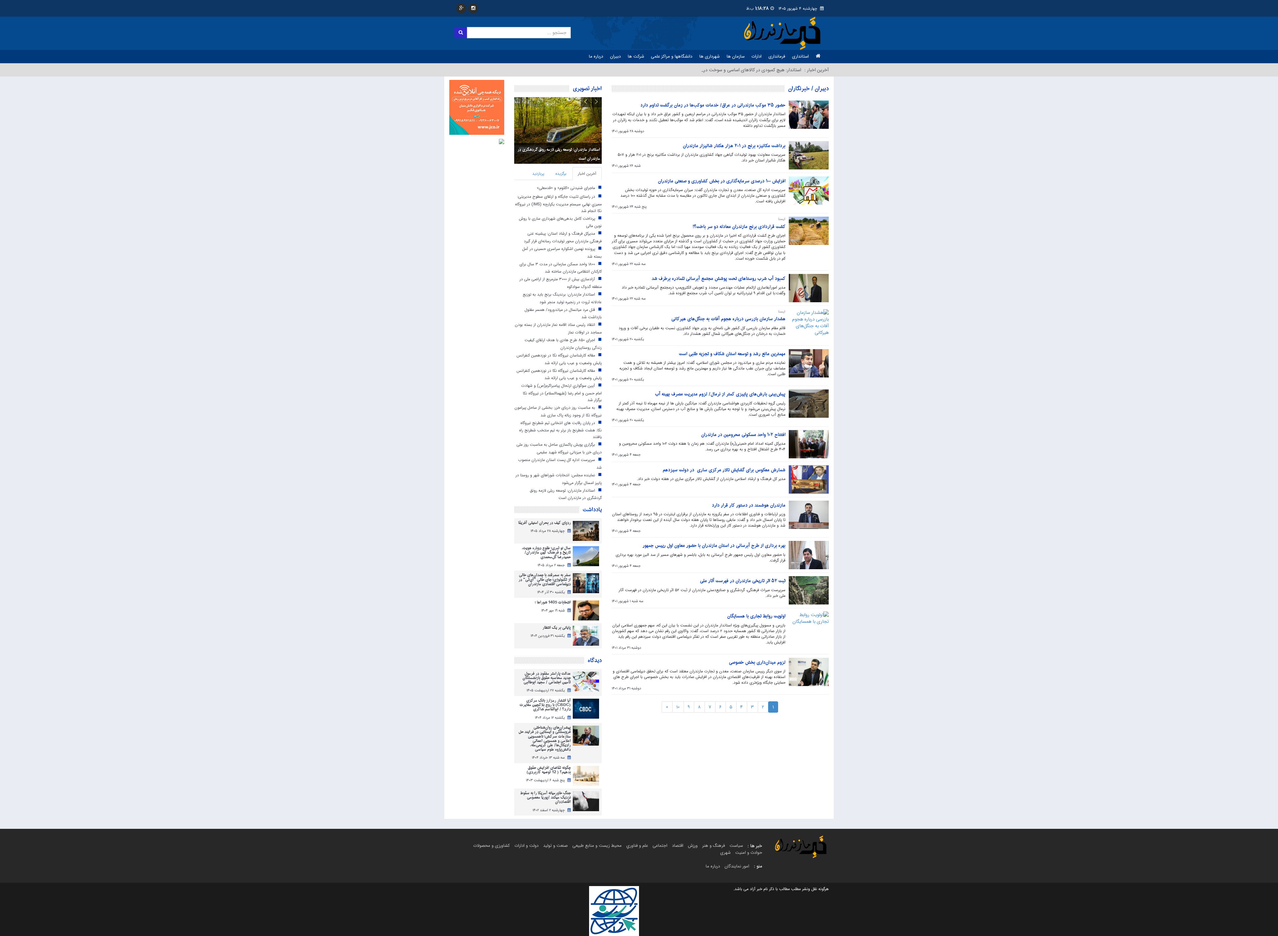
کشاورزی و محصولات (491, 845)
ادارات (756, 56)
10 (678, 707)
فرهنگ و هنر (713, 845)
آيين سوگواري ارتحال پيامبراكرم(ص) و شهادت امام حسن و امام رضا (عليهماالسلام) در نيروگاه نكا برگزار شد (561, 392)
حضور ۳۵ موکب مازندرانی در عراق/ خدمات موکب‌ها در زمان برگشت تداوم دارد (712, 105)
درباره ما (596, 56)
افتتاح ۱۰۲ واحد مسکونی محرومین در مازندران (743, 434)
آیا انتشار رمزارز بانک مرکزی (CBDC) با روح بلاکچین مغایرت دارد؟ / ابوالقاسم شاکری (545, 705)
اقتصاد (677, 845)
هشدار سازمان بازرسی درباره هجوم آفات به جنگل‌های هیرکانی (728, 319)
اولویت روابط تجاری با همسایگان (756, 616)
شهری (725, 852)
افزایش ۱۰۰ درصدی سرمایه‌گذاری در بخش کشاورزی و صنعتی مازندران (721, 181)
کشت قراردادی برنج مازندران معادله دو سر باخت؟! (739, 226)
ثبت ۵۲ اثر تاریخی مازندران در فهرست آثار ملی (742, 581)
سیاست (736, 845)
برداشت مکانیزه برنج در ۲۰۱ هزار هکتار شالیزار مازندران (734, 145)
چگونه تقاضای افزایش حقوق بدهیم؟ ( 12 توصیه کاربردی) (549, 770)
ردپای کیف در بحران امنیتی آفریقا (544, 523)
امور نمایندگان (737, 866)
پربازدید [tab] (538, 173)
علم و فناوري (637, 845)
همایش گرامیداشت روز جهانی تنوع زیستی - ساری (561, 158)
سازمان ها (736, 56)
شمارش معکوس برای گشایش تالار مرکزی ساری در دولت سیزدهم (724, 470)
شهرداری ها (709, 56)
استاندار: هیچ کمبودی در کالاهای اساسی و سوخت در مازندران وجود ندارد (733, 70)
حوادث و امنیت (748, 852)
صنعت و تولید (555, 845)
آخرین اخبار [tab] (587, 173)
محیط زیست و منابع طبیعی (597, 845)
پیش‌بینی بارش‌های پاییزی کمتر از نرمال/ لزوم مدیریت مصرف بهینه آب (720, 394)
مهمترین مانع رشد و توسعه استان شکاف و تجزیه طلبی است (732, 353)
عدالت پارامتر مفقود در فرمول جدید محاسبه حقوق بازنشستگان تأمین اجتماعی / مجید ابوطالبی (547, 678)
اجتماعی (660, 845)
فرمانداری (776, 56)
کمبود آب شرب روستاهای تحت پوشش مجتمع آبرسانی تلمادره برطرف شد (718, 278)
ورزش (693, 845)
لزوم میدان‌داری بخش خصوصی (757, 662)
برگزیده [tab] (560, 173)
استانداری (800, 56)
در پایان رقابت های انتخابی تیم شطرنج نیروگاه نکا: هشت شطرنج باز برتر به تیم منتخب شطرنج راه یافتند (560, 429)
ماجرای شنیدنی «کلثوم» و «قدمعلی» (566, 188)
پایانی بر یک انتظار (556, 628)
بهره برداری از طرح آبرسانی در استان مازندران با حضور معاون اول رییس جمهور (714, 545)
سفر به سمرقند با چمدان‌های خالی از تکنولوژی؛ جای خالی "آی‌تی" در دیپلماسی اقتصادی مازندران (545, 579)
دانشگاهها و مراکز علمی (671, 56)
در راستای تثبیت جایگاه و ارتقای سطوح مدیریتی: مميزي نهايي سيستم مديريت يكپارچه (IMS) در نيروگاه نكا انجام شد (558, 203)
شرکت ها (636, 56)
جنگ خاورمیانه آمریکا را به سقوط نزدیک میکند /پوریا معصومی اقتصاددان (545, 798)
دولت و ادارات (526, 845)
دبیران (615, 56)
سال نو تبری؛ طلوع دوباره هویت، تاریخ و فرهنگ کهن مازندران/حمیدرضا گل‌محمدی (546, 553)
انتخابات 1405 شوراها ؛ (553, 602)
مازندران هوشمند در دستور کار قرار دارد (748, 505)
